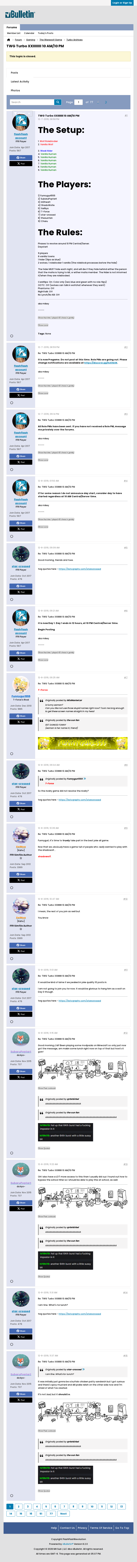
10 (92, 1506)
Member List (14, 33)
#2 (126, 347)
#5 (126, 547)
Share (22, 158)
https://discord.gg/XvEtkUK (100, 362)
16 (31, 1513)
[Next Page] (107, 102)
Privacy (82, 1528)
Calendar (29, 33)
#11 (126, 969)
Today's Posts (45, 33)
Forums (12, 27)
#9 (126, 828)
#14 (125, 1292)
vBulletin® (67, 1543)
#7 (126, 677)
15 (21, 1513)
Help (54, 1528)
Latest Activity (20, 81)
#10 (125, 898)
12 (111, 1506)
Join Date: (15, 147)
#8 (126, 764)
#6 (126, 610)
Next (63, 1513)
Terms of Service (101, 1528)
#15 (125, 1355)
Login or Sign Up (122, 2)
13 (121, 1506)
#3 (126, 413)
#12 (125, 1032)
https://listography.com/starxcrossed (80, 568)
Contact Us (67, 1528)
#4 (126, 480)
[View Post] (84, 778)
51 (41, 1513)
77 (51, 1513)
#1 (126, 115)
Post (23, 163)
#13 (125, 1164)
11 (102, 1506)
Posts (14, 72)
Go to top (122, 1528)
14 (10, 1513)
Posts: (12, 150)
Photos (15, 90)
